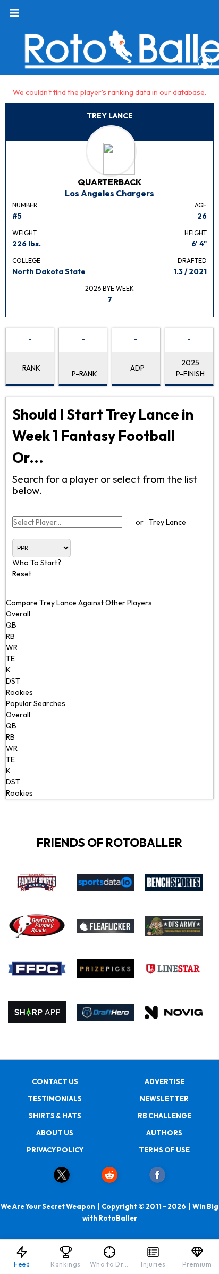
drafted (192, 261)
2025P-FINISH (190, 368)
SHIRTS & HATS (55, 1115)
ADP (137, 368)
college (26, 261)
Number (25, 205)
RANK (31, 368)
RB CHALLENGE (164, 1115)
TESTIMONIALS (55, 1098)
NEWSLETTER (164, 1098)
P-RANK (84, 374)
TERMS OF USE (164, 1149)
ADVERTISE (164, 1081)
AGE (201, 205)
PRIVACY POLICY (55, 1149)
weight (24, 233)
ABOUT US (54, 1132)
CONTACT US (55, 1081)
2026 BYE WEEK (109, 288)
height (195, 233)
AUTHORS (164, 1132)
